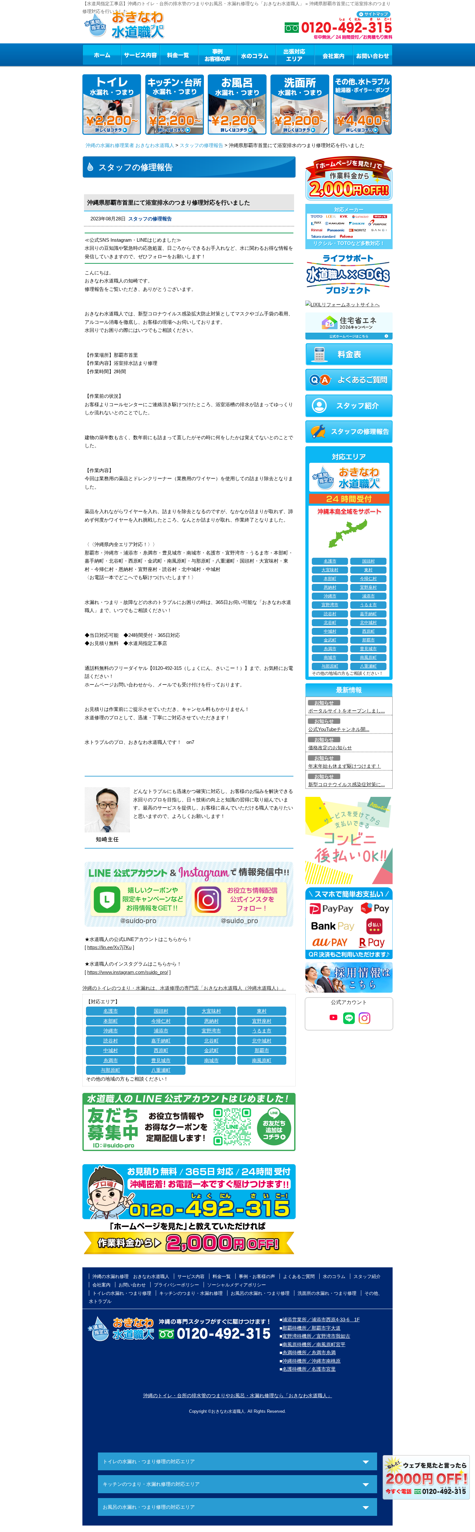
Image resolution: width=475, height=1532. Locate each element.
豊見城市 (161, 1060)
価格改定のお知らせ (330, 747)
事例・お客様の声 (217, 54)
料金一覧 (179, 54)
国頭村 (161, 1011)
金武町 (211, 1050)
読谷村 (110, 1040)
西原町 (161, 1050)
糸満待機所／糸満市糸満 (309, 1352)
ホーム (101, 54)
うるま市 (261, 1030)
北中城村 (261, 1040)
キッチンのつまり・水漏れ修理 (191, 1293)
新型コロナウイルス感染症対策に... (346, 784)
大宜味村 (211, 1011)
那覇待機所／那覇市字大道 (311, 1328)
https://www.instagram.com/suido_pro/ (127, 972)
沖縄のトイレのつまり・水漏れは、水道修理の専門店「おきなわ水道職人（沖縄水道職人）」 (184, 988)
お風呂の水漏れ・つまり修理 (260, 1293)
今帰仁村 (161, 1021)
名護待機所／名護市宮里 (309, 1369)
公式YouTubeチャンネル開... (338, 729)
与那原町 (110, 1070)
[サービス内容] (128, 54)
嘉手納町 (161, 1040)
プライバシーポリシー (176, 1284)
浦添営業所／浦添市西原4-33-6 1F (321, 1319)
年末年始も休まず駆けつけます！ (344, 766)
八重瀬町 (161, 1070)
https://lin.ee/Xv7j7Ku (109, 947)
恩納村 (211, 1021)
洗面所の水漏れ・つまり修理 (327, 1293)
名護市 (110, 1011)
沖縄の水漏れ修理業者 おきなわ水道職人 (130, 145)
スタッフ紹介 (367, 1276)
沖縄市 (110, 1030)
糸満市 (110, 1060)
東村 (262, 1011)
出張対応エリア (295, 54)
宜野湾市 (211, 1030)
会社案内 (333, 54)
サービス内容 (140, 54)
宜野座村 (261, 1021)
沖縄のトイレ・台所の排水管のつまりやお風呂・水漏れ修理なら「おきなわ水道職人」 (237, 1395)
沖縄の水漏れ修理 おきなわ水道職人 (130, 1276)
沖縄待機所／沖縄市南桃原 (311, 1361)
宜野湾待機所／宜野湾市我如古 (316, 1336)
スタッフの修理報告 (201, 145)
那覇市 (262, 1050)
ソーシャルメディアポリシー (236, 1284)
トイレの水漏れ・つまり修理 (121, 1293)
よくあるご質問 (299, 1276)
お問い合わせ (373, 54)
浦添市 (161, 1030)
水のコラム (256, 54)
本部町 (110, 1021)
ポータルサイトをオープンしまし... (346, 710)
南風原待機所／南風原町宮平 (313, 1344)
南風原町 (261, 1060)
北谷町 (211, 1040)
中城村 (110, 1050)
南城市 (211, 1060)
